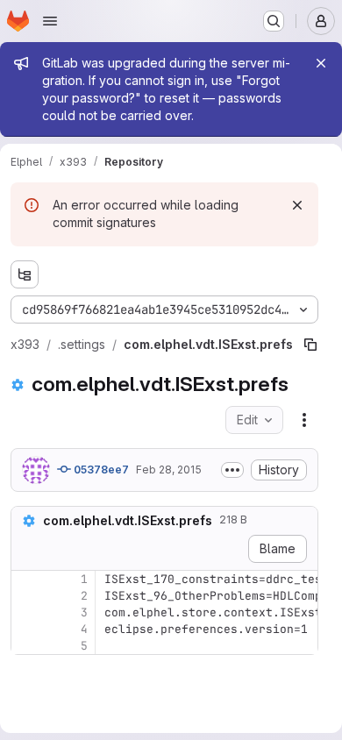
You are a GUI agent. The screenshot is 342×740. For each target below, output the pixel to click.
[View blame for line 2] (26, 595)
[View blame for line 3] (26, 612)
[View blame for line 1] (26, 579)
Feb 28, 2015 (169, 469)
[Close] (320, 63)
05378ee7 (100, 469)
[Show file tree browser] (25, 274)
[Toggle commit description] (232, 470)
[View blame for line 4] (26, 629)
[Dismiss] (297, 205)
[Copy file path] (310, 345)
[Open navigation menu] (50, 21)
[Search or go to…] (273, 21)
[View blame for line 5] (26, 645)
